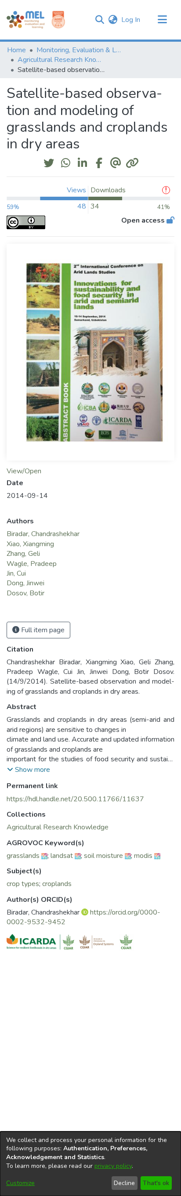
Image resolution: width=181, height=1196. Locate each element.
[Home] (25, 20)
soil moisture (103, 856)
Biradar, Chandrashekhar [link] (43, 534)
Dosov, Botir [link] (25, 593)
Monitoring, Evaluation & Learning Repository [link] (80, 50)
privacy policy (113, 1166)
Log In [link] (131, 20)
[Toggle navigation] (162, 19)
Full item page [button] (42, 630)
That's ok (156, 1183)
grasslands (23, 856)
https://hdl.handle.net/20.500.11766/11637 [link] (75, 799)
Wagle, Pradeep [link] (32, 564)
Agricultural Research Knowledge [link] (61, 60)
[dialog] (90, 1163)
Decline (124, 1183)
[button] (99, 19)
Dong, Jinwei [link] (25, 583)
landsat (62, 856)
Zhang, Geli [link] (23, 553)
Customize (20, 1183)
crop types (23, 884)
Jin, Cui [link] (16, 573)
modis (143, 856)
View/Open (24, 471)
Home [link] (16, 50)
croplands (57, 884)
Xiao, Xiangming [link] (30, 544)
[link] (58, 827)
